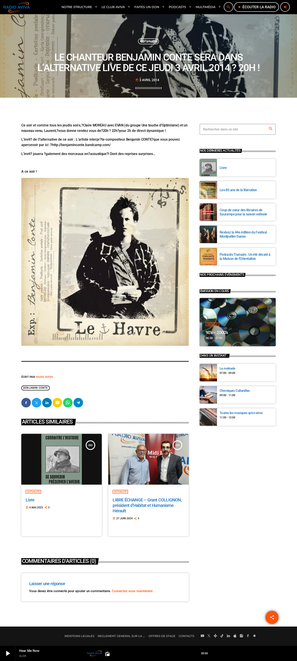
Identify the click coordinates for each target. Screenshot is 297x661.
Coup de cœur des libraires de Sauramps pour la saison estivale (243, 212)
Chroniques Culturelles (235, 391)
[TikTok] (222, 636)
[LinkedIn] (228, 636)
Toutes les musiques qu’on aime (241, 413)
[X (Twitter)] (209, 636)
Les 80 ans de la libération (238, 190)
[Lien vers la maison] (16, 7)
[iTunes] (235, 636)
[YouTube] (202, 636)
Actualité (148, 41)
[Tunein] (215, 636)
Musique (212, 324)
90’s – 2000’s (217, 332)
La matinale (227, 368)
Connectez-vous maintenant (132, 591)
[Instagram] (241, 636)
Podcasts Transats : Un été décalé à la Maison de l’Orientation (245, 256)
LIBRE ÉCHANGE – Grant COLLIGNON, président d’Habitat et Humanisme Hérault (147, 505)
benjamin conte (35, 388)
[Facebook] (248, 636)
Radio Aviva (44, 376)
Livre (30, 500)
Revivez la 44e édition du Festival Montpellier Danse (243, 234)
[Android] (254, 636)
